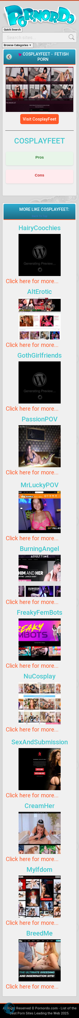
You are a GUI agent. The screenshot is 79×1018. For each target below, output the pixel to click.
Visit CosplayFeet (39, 119)
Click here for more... (32, 281)
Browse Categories (18, 45)
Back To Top (39, 216)
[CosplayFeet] (39, 89)
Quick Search (12, 29)
